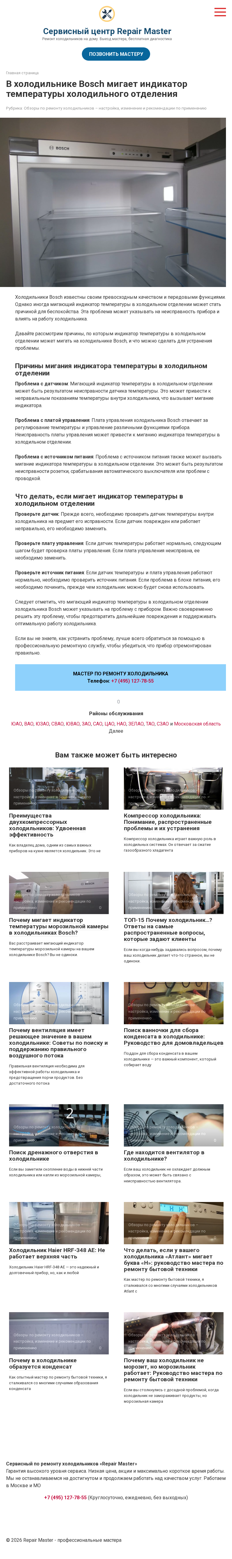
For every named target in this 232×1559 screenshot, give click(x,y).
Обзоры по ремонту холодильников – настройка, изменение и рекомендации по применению (115, 108)
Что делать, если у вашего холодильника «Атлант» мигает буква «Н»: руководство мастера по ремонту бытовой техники (173, 1260)
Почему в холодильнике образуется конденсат (43, 1363)
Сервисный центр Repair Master (107, 31)
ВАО (29, 724)
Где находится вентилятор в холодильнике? (164, 1155)
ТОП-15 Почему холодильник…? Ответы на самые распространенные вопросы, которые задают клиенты (168, 929)
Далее (116, 731)
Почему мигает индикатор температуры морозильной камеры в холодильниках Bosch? (58, 926)
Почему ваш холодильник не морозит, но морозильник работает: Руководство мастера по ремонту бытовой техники (173, 1370)
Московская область (197, 724)
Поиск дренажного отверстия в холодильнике (53, 1155)
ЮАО (16, 724)
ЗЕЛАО (136, 724)
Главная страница (22, 73)
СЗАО (163, 724)
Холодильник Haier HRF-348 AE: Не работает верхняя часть (57, 1253)
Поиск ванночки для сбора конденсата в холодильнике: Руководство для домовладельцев (174, 1036)
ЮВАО (73, 724)
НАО (121, 724)
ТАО (150, 724)
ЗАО (86, 724)
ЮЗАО (42, 724)
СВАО (57, 724)
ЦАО (109, 724)
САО (97, 724)
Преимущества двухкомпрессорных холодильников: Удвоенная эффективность (47, 825)
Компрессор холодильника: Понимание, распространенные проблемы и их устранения (168, 822)
